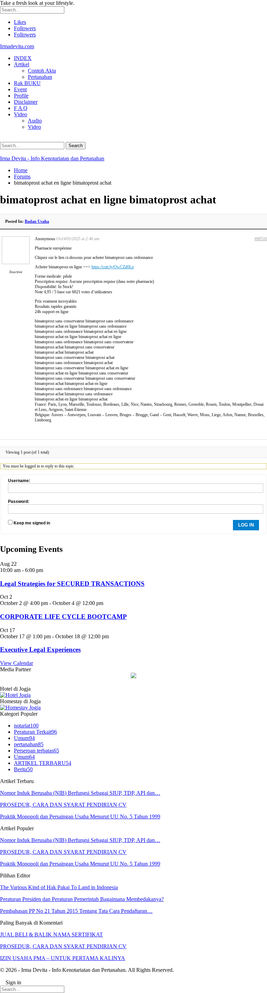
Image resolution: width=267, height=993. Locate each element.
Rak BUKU (27, 83)
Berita (23, 769)
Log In (246, 525)
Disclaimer (26, 102)
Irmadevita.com (17, 46)
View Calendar (16, 663)
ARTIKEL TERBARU (42, 763)
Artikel (21, 64)
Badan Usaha (37, 221)
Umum (24, 738)
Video (20, 114)
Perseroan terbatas (36, 751)
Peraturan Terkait (35, 732)
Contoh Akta (42, 71)
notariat (26, 726)
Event (20, 89)
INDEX (23, 58)
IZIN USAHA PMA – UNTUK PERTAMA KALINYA (62, 958)
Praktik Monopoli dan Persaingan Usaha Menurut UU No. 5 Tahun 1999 (80, 816)
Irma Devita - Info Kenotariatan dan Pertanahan (52, 158)
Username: (19, 480)
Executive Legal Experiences (40, 649)
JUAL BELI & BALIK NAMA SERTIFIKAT (51, 934)
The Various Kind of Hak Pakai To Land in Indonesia (59, 887)
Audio (35, 121)
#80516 (260, 238)
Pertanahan (40, 77)
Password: (18, 501)
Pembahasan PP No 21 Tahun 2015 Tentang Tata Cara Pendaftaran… (76, 911)
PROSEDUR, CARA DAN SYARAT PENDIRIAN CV (63, 805)
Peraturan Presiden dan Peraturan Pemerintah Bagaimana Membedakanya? (82, 899)
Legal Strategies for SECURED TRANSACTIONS (72, 583)
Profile (21, 96)
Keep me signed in (32, 523)
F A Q (20, 108)
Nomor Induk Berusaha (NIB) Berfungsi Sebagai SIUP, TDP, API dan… (80, 793)
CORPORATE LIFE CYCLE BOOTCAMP (63, 616)
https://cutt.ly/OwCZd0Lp (112, 266)
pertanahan (28, 744)
